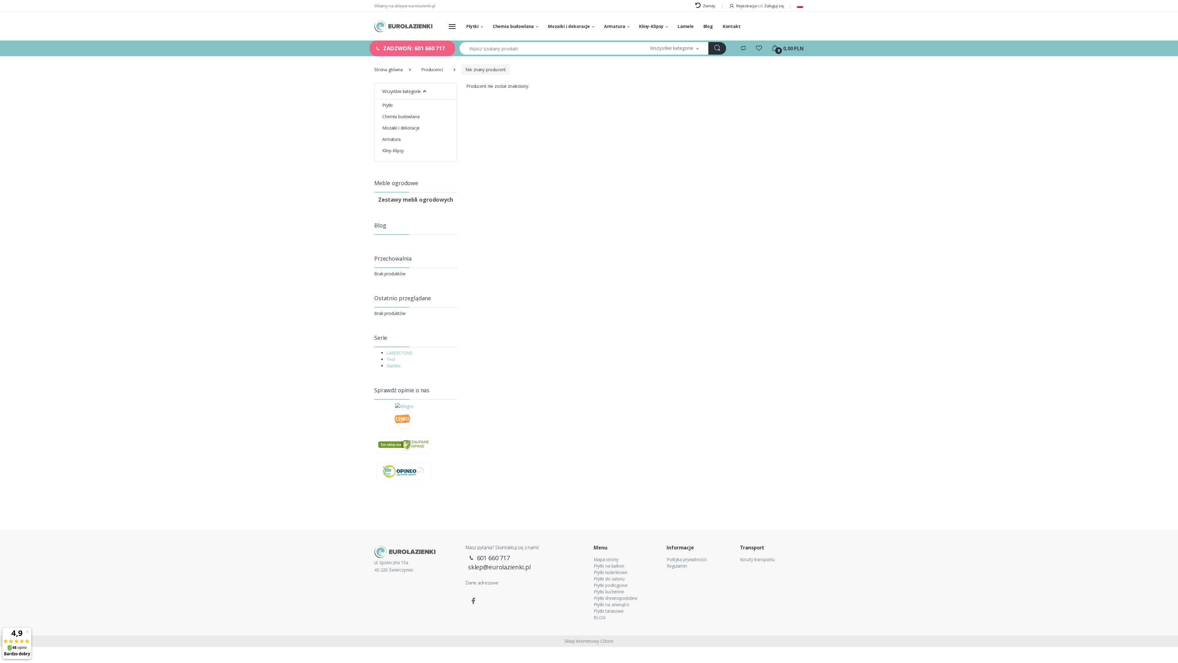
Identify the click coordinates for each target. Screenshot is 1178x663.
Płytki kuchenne (609, 592)
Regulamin (677, 566)
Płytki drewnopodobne (615, 598)
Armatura (614, 26)
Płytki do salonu (609, 579)
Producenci (432, 69)
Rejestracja (746, 6)
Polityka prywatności (686, 559)
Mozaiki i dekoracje (569, 26)
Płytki (472, 26)
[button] (674, 48)
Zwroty (708, 6)
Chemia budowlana (513, 26)
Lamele (686, 26)
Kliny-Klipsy (651, 26)
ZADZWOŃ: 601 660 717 (413, 48)
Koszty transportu (757, 559)
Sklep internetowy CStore (589, 641)
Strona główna (388, 69)
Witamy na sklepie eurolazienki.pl (404, 6)
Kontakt (732, 26)
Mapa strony (606, 559)
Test (391, 359)
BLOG (599, 617)
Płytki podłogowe (611, 585)
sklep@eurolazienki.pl (499, 567)
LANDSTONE (400, 353)
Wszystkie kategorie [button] (401, 91)
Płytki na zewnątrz (611, 604)
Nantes (394, 366)
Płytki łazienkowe (610, 572)
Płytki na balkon (609, 566)
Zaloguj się (773, 6)
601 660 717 (492, 558)
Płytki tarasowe (609, 611)
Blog (708, 26)
